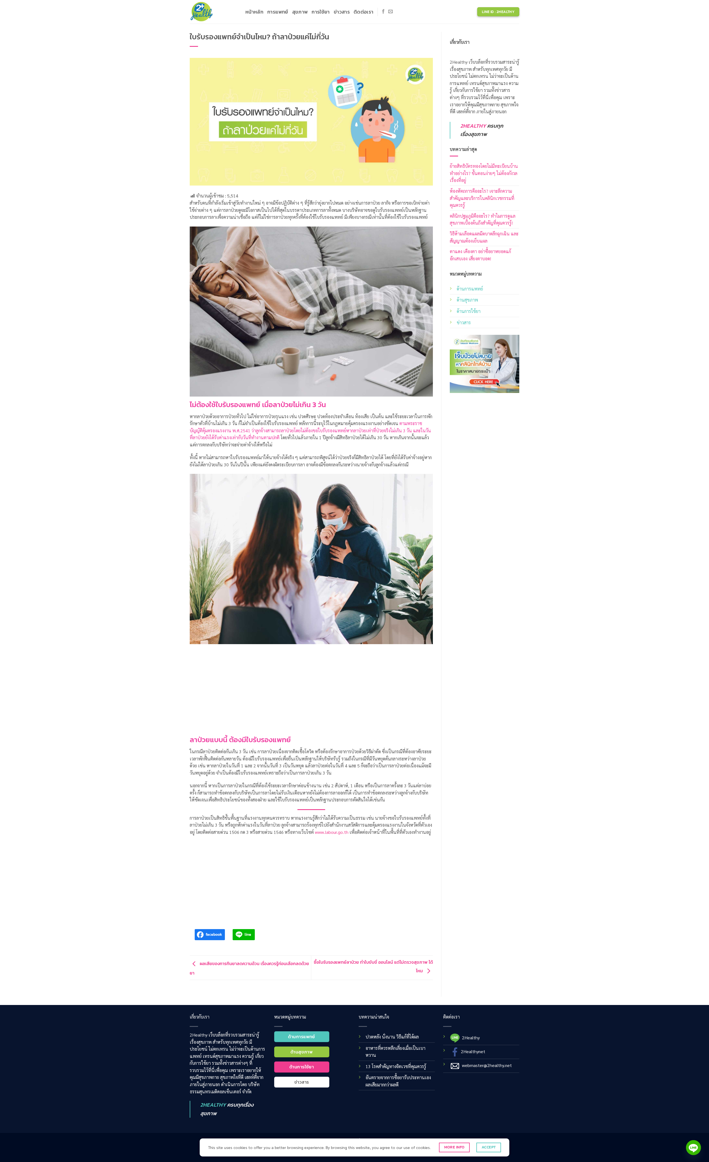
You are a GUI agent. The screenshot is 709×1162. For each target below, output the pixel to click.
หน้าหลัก (254, 12)
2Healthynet (473, 1051)
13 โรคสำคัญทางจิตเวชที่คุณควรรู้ (396, 1066)
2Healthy (471, 1037)
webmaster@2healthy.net (487, 1065)
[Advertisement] (311, 685)
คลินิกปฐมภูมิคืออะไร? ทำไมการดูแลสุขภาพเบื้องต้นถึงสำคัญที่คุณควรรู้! (482, 219)
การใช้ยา (321, 12)
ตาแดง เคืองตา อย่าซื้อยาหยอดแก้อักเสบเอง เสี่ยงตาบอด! (480, 254)
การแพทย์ (277, 12)
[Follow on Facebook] (383, 11)
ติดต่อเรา (363, 12)
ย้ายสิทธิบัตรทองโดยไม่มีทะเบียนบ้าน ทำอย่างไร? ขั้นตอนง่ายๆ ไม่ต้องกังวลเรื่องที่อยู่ (484, 173)
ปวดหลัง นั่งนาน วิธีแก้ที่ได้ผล (392, 1037)
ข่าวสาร (342, 12)
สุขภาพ (300, 12)
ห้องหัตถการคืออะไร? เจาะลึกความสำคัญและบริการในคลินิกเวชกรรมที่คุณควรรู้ (482, 198)
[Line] (693, 1147)
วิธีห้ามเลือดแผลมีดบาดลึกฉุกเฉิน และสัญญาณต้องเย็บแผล (484, 237)
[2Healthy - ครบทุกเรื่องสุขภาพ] (213, 12)
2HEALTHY (473, 126)
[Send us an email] (390, 11)
